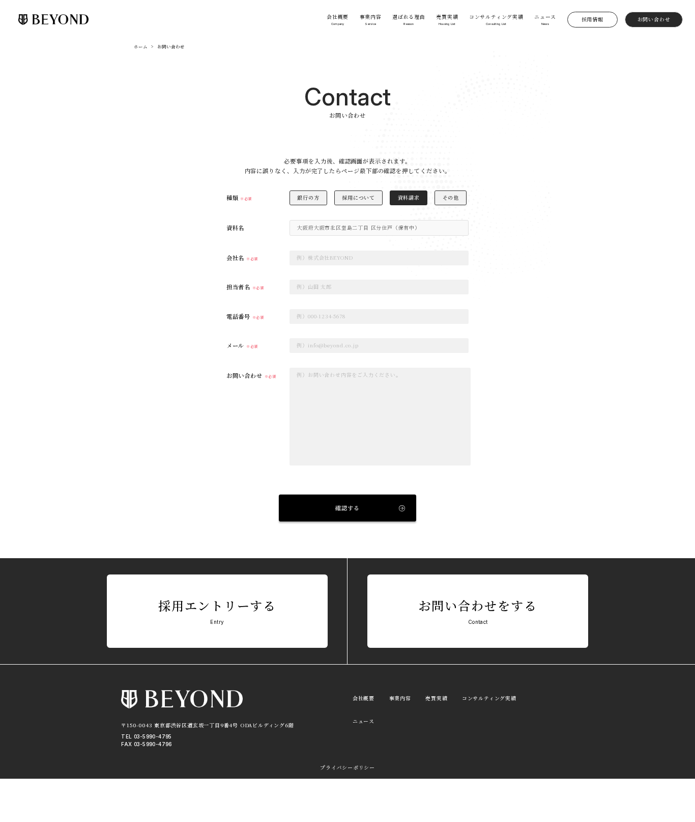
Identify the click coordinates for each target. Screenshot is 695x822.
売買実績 (436, 698)
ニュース (363, 721)
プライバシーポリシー (347, 767)
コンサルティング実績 (489, 698)
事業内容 (400, 698)
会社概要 (363, 698)
